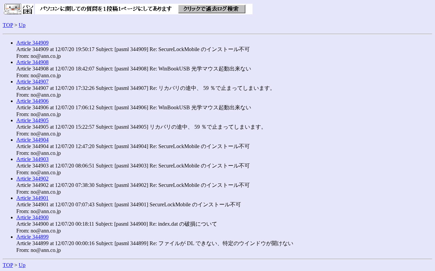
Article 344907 (32, 81)
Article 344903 (32, 159)
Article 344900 (32, 217)
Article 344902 (32, 178)
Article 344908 (32, 62)
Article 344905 (32, 120)
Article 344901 (32, 198)
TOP (8, 25)
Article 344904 (32, 140)
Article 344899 (32, 237)
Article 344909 (32, 43)
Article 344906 (32, 101)
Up (22, 25)
